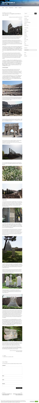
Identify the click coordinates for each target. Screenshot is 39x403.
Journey (6, 7)
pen (24, 42)
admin (10, 12)
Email (3, 379)
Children (25, 32)
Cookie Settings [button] (32, 401)
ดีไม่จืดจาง (25, 23)
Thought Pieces (11, 7)
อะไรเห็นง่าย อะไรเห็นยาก (27, 22)
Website (3, 383)
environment (26, 36)
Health (25, 38)
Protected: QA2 (26, 19)
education (25, 35)
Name (3, 375)
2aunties (16, 7)
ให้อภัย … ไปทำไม (26, 25)
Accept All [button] (36, 401)
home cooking (26, 39)
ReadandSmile (8, 2)
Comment (4, 365)
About (3, 7)
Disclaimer (20, 7)
